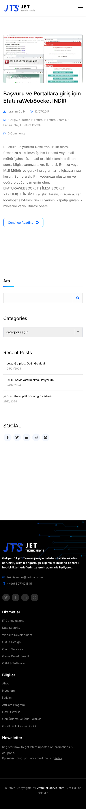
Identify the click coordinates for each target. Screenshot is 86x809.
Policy (58, 758)
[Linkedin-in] (25, 597)
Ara (6, 281)
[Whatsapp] (34, 597)
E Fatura (37, 119)
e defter (24, 119)
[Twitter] (6, 597)
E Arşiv (12, 119)
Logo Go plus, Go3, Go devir (26, 363)
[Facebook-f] (15, 597)
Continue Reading (21, 222)
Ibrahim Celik (16, 111)
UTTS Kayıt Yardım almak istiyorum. (30, 380)
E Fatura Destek (55, 119)
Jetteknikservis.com (50, 787)
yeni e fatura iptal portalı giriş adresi (27, 396)
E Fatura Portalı (30, 125)
